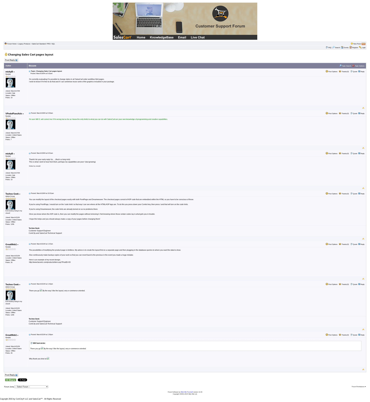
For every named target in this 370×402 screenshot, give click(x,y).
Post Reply (9, 60)
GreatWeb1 (11, 244)
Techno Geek (12, 194)
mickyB (9, 71)
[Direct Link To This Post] (29, 71)
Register (355, 47)
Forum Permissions (358, 386)
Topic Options (359, 66)
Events (346, 47)
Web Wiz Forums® (187, 392)
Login (364, 47)
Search (337, 47)
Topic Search (346, 66)
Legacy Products (24, 44)
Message (32, 66)
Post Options (332, 71)
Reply (362, 71)
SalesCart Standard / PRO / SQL (43, 44)
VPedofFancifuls (14, 113)
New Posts (357, 44)
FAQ (329, 47)
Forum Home (11, 44)
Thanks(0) (345, 71)
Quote (355, 71)
